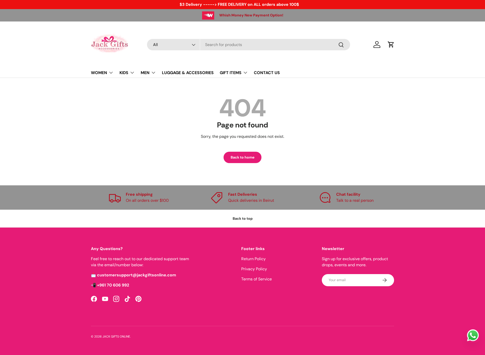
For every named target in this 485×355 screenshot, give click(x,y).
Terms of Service (256, 279)
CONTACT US (267, 72)
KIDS (123, 72)
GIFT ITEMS (230, 72)
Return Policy (253, 258)
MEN (145, 72)
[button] (391, 44)
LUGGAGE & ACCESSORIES (188, 72)
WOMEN (99, 72)
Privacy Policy (254, 269)
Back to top (243, 218)
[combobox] (248, 44)
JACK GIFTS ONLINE (116, 337)
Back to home (242, 157)
